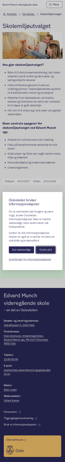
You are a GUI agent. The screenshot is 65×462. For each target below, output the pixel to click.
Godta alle (45, 250)
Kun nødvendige (21, 250)
